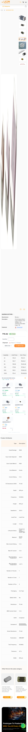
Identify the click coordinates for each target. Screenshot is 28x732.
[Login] (26, 2)
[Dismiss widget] (26, 724)
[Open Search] (20, 2)
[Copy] (13, 314)
